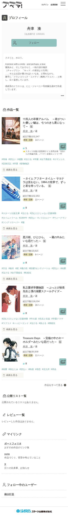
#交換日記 (6, 163)
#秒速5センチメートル (39, 268)
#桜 (17, 268)
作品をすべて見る (53, 385)
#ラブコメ (6, 323)
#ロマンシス (59, 159)
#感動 (20, 159)
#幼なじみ (13, 369)
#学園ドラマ (57, 318)
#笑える (42, 323)
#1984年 (23, 218)
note (7, 453)
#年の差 (33, 318)
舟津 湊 (28, 131)
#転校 (31, 369)
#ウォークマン (59, 218)
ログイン (44, 5)
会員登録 (54, 5)
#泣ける (28, 159)
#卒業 (15, 163)
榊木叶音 (9, 494)
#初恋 (38, 369)
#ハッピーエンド (21, 323)
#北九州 (46, 369)
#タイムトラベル (10, 218)
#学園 (36, 159)
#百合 (4, 268)
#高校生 (51, 323)
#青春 (4, 159)
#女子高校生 (46, 159)
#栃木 (11, 268)
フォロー (34, 42)
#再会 (53, 369)
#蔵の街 (24, 268)
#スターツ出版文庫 (11, 213)
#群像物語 (24, 163)
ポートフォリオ (12, 443)
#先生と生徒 (44, 318)
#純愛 (63, 268)
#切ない (12, 159)
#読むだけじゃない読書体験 (43, 213)
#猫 (22, 222)
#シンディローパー (11, 222)
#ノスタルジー (44, 218)
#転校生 (27, 273)
